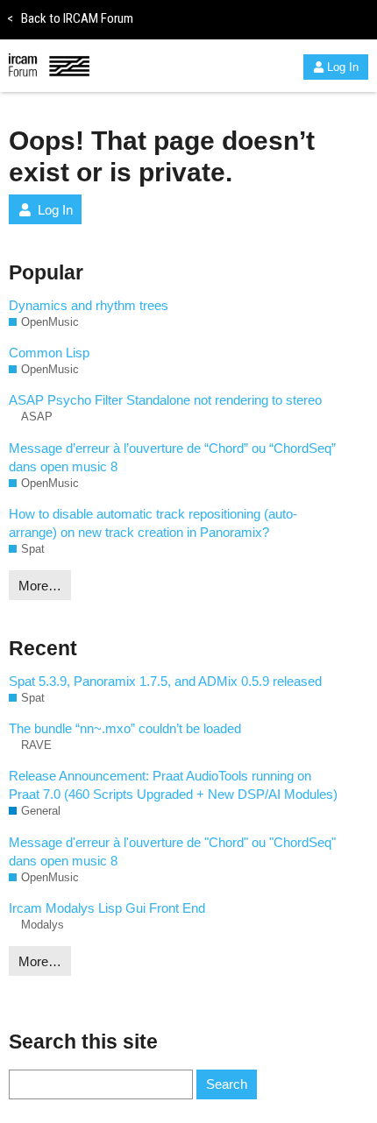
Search (226, 1084)
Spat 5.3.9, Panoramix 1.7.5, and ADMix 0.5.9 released (165, 681)
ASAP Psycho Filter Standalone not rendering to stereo (165, 399)
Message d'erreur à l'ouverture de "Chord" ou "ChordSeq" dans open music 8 (172, 851)
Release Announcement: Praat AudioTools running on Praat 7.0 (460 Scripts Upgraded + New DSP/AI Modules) (173, 785)
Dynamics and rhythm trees (88, 305)
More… (39, 585)
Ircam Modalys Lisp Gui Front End (107, 908)
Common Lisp (49, 352)
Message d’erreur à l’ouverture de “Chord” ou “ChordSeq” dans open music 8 (172, 457)
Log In (343, 67)
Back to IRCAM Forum (70, 18)
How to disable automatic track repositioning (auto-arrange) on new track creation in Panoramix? (153, 523)
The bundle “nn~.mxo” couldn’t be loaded (125, 728)
